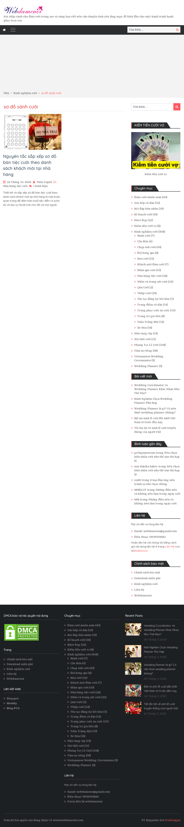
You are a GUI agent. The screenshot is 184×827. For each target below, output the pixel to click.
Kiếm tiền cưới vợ (145, 226)
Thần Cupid (44, 182)
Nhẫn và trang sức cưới (152, 281)
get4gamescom (144, 452)
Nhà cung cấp (143, 333)
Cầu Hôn (142, 241)
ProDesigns (172, 820)
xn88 (137, 480)
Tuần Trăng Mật (147, 322)
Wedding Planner (146, 366)
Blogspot (13, 698)
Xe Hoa (142, 327)
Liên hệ (139, 589)
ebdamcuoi (141, 550)
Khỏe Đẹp (140, 220)
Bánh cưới (143, 235)
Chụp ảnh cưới (146, 247)
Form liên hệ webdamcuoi (84, 801)
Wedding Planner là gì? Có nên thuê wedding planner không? (160, 669)
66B (136, 499)
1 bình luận (40, 186)
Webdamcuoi (143, 595)
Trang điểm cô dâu (149, 304)
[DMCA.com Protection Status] (22, 640)
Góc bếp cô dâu (144, 203)
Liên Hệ (169, 546)
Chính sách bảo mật (147, 572)
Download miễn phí (147, 578)
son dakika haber (146, 466)
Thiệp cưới (144, 293)
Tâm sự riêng (143, 350)
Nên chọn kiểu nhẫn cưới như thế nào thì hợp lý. (157, 456)
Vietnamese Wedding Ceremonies (90, 760)
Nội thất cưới (142, 339)
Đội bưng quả (145, 253)
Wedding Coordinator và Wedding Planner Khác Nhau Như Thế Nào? (156, 389)
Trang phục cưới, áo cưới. (153, 310)
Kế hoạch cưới (143, 214)
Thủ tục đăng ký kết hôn (153, 299)
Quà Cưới (143, 287)
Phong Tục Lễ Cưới (146, 345)
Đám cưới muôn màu (147, 197)
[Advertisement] (92, 64)
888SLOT (140, 489)
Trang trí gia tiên (149, 316)
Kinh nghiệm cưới (146, 231)
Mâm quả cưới (146, 270)
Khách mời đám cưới (150, 264)
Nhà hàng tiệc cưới (15, 186)
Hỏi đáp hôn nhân (146, 208)
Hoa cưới (142, 258)
